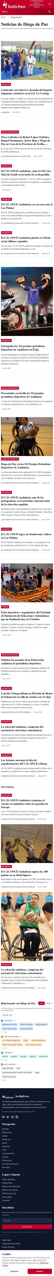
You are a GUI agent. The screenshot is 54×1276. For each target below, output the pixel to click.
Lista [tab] (41, 1003)
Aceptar (39, 1271)
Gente (4, 1143)
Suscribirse (27, 1226)
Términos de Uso (9, 1193)
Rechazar (14, 1271)
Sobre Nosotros (8, 1179)
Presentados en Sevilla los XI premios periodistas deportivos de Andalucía (22, 395)
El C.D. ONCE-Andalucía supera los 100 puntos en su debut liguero (24, 873)
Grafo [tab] (48, 1003)
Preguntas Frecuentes (11, 1243)
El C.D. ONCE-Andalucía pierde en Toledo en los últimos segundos (25, 239)
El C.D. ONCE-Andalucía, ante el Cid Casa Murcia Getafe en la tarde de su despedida (26, 172)
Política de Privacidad (11, 1186)
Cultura (5, 1157)
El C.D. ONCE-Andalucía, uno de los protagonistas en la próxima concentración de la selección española (25, 500)
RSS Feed (6, 1167)
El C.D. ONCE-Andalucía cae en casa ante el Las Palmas (26, 206)
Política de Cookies (10, 1190)
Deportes (6, 1146)
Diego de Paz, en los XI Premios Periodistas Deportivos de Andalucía (26, 466)
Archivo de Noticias (10, 1164)
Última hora (7, 1132)
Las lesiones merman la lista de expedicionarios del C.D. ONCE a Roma (24, 762)
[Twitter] (8, 1117)
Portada (5, 1129)
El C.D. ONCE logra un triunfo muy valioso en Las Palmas (26, 536)
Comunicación (8, 1153)
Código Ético (7, 1183)
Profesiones (7, 1160)
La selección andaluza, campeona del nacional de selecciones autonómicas (22, 728)
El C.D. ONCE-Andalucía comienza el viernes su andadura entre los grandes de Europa (24, 803)
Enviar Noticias (8, 1247)
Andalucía (6, 1139)
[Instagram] (12, 1117)
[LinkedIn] (17, 1117)
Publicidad (6, 1240)
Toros (4, 1150)
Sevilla (4, 1136)
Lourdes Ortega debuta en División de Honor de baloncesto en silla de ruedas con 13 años (27, 695)
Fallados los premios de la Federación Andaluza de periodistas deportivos (22, 661)
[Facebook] (3, 1117)
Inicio (3, 17)
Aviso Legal (6, 1197)
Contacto (5, 1200)
